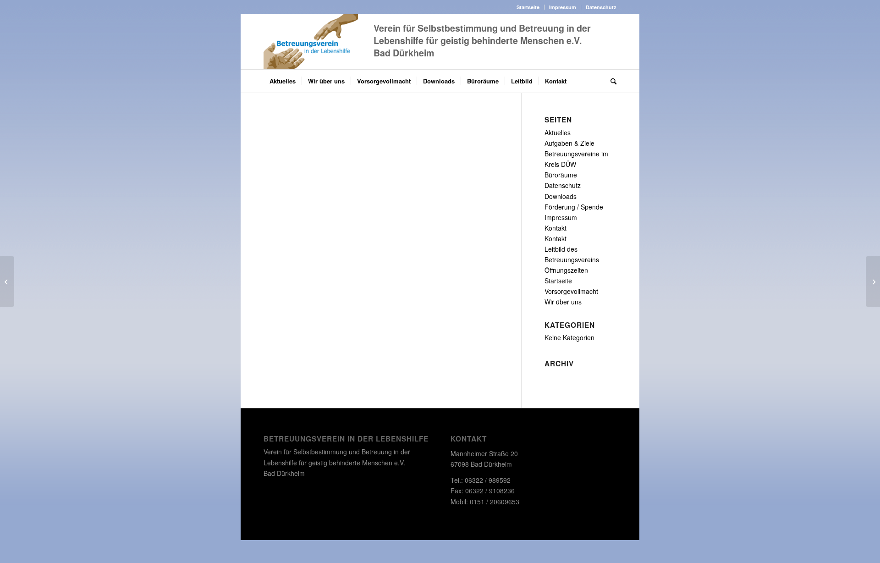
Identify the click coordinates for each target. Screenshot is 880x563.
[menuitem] (528, 7)
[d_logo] (311, 41)
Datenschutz (601, 7)
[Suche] (610, 81)
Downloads (560, 196)
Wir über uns (563, 301)
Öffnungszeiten (566, 270)
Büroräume (560, 174)
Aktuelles (557, 132)
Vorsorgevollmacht (571, 291)
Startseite (528, 7)
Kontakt (555, 227)
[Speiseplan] (7, 281)
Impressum (562, 7)
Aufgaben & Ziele (569, 143)
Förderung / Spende (573, 206)
